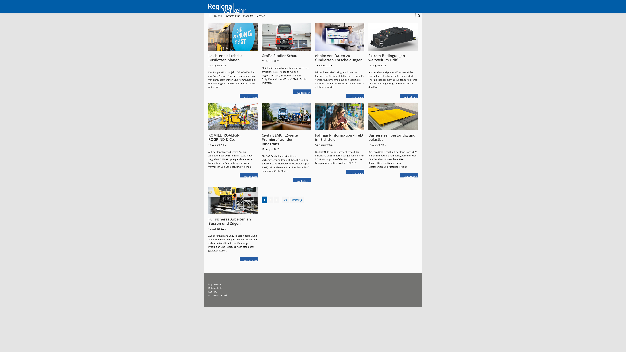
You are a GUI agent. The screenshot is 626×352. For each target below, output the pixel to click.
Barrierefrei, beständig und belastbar (392, 137)
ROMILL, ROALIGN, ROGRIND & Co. (224, 137)
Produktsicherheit (218, 295)
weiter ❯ (297, 200)
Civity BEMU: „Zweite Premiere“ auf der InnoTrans (280, 139)
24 (286, 200)
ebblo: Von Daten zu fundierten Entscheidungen (339, 57)
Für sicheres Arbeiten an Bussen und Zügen (229, 221)
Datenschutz (215, 288)
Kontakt (212, 291)
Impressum (214, 284)
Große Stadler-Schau (279, 55)
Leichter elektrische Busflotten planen (225, 57)
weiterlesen (251, 96)
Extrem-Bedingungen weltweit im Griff (386, 57)
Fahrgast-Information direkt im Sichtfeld (339, 137)
